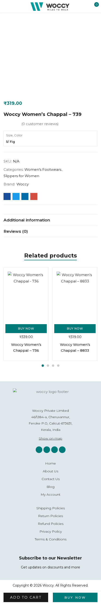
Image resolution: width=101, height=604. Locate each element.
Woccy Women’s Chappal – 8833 (75, 347)
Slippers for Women (21, 176)
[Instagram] (39, 449)
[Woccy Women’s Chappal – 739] (7, 196)
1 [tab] (43, 365)
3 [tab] (53, 365)
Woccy (22, 184)
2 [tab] (48, 365)
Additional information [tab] (27, 220)
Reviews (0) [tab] (16, 231)
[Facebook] (46, 449)
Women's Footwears (42, 169)
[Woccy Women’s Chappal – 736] (26, 294)
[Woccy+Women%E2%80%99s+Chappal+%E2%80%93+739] (15, 196)
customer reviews (40, 124)
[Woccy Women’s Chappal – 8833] (75, 294)
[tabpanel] (26, 314)
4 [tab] (58, 365)
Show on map (50, 438)
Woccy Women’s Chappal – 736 (26, 347)
